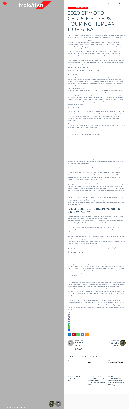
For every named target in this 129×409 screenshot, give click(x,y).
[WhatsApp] (97, 325)
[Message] (97, 327)
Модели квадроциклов (81, 7)
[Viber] (97, 318)
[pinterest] (14, 407)
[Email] (97, 315)
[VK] (97, 320)
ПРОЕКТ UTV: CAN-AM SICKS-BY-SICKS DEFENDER (75, 379)
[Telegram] (97, 323)
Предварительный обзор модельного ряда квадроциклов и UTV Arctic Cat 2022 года (96, 381)
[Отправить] (97, 330)
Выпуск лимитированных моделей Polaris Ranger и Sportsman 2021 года (116, 381)
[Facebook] (97, 313)
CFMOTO (71, 7)
